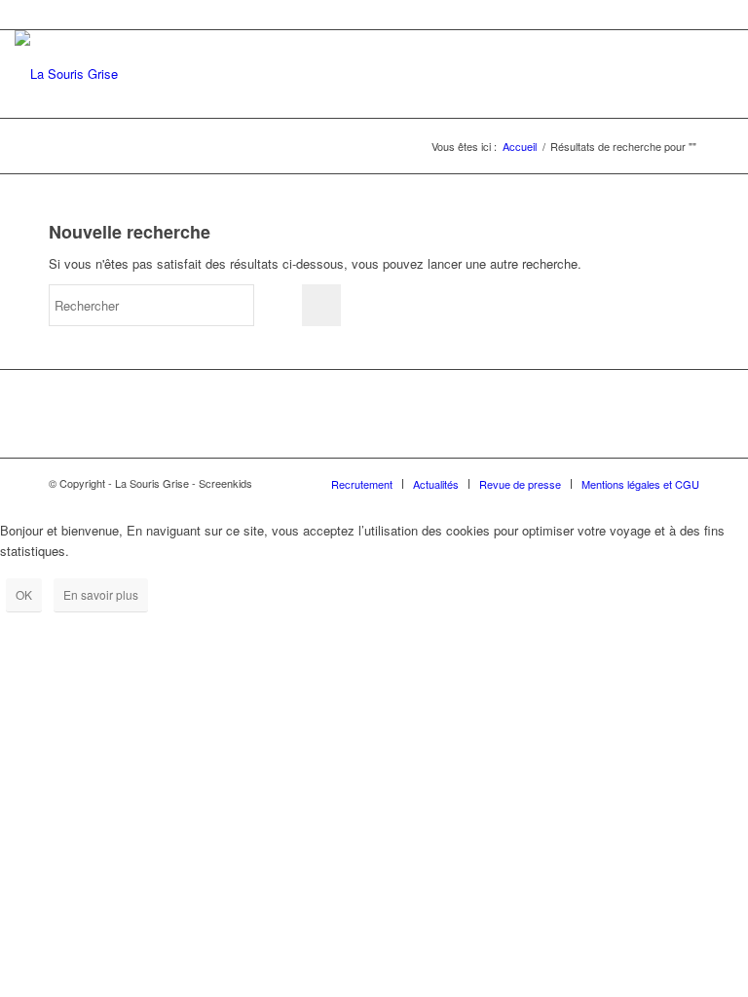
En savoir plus (100, 594)
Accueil (520, 146)
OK (24, 594)
